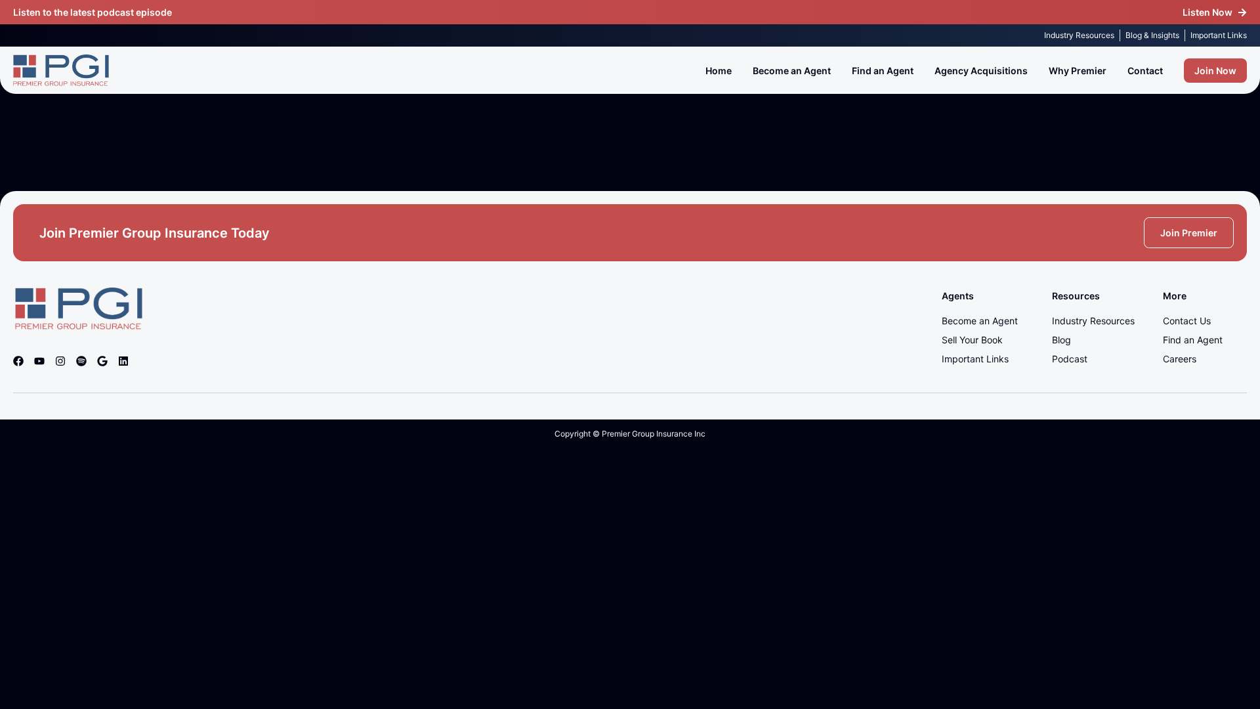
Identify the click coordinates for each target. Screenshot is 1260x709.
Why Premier (1077, 70)
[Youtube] (39, 361)
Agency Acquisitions (981, 70)
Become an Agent (792, 70)
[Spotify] (81, 361)
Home (718, 70)
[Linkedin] (123, 361)
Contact (1145, 70)
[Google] (102, 361)
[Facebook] (18, 361)
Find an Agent (883, 70)
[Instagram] (60, 361)
